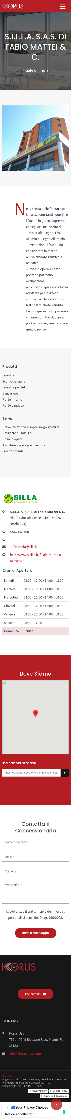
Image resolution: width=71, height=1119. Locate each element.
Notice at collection (20, 1114)
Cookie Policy (60, 1090)
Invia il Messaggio (35, 933)
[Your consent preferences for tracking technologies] (64, 1112)
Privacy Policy (39, 1090)
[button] (35, 713)
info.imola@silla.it (24, 546)
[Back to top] (56, 1104)
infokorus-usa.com (25, 1053)
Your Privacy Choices (31, 1107)
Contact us (33, 994)
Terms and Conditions (55, 1096)
